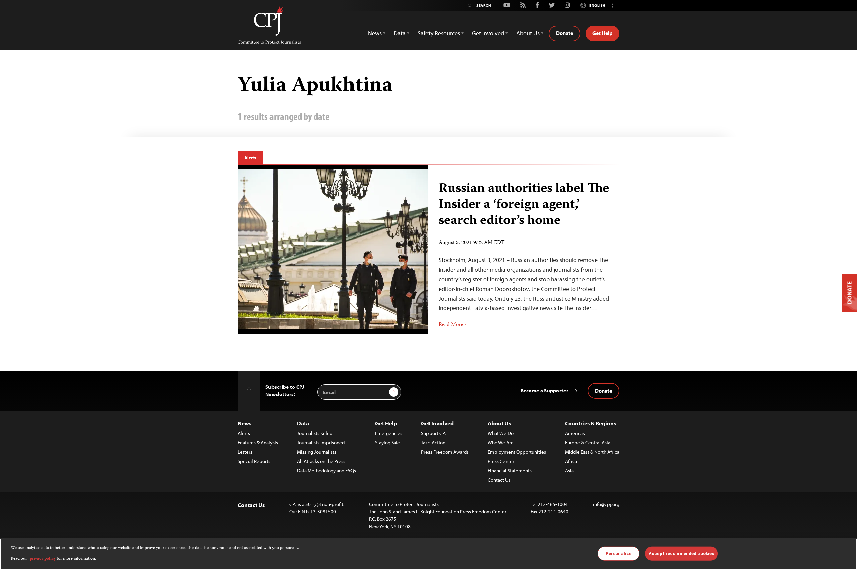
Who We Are (501, 442)
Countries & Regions (590, 423)
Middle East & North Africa (592, 452)
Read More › (452, 325)
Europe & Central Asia (587, 442)
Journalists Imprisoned (321, 442)
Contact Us (499, 480)
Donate (564, 33)
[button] (612, 5)
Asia (569, 470)
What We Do (501, 433)
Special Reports (254, 461)
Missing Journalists (316, 452)
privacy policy (43, 558)
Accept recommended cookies (681, 553)
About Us (499, 423)
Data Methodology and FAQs (326, 470)
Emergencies (388, 433)
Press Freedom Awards (445, 452)
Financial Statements (510, 470)
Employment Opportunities (517, 452)
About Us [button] (528, 33)
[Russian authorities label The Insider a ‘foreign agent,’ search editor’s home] (333, 249)
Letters (245, 452)
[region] (428, 554)
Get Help (602, 33)
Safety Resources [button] (439, 33)
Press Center (501, 461)
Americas (575, 433)
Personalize (618, 553)
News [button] (375, 33)
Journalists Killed (314, 433)
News (244, 423)
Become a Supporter (544, 390)
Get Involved (437, 423)
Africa (571, 461)
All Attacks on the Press (321, 461)
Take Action (433, 442)
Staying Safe (387, 442)
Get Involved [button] (488, 33)
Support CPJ (434, 433)
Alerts (250, 158)
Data (303, 423)
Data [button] (400, 33)
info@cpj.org (606, 504)
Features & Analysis (258, 442)
